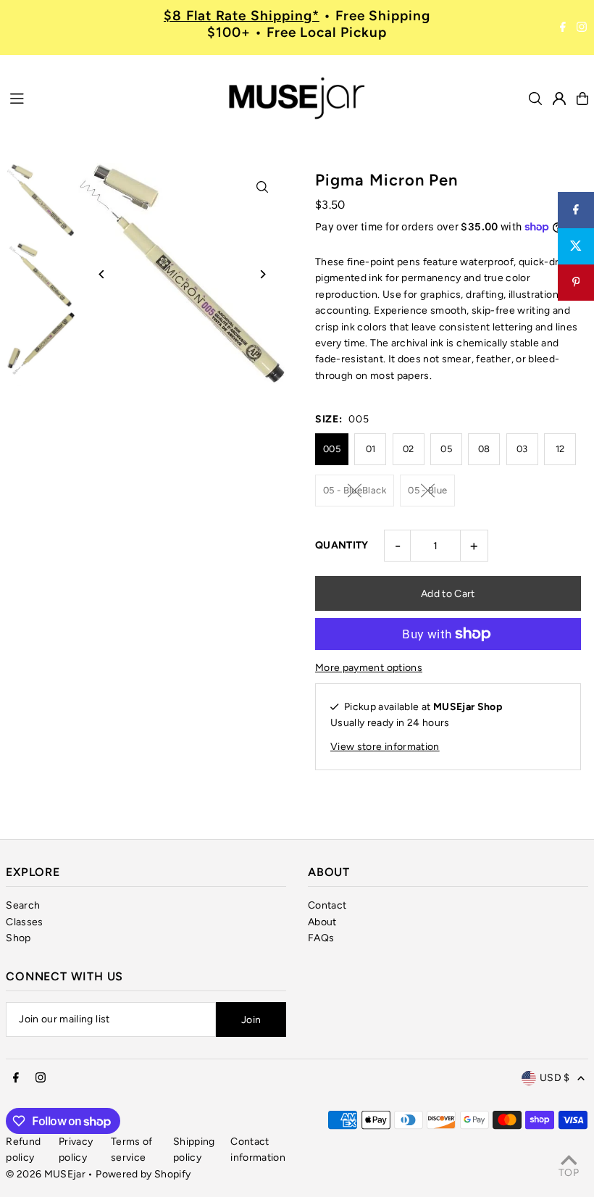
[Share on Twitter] (576, 246)
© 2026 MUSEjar (45, 1174)
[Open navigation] (110, 97)
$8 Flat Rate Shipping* (241, 15)
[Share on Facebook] (576, 210)
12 (560, 448)
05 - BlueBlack (354, 490)
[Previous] (101, 274)
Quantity (342, 545)
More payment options (368, 668)
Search (23, 905)
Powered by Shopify (143, 1174)
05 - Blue (427, 490)
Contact (327, 905)
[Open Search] (535, 98)
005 (331, 448)
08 (484, 448)
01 (371, 448)
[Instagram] (582, 28)
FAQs (321, 938)
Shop (18, 938)
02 (408, 448)
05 (446, 448)
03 (522, 448)
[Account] (559, 98)
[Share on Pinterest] (576, 282)
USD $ (555, 1078)
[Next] (262, 274)
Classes (24, 922)
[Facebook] (563, 28)
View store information (385, 747)
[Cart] (582, 98)
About (322, 922)
